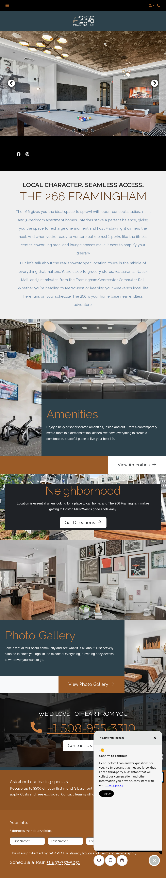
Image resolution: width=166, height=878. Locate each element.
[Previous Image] (11, 83)
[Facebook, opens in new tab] (18, 154)
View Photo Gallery (88, 684)
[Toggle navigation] (7, 5)
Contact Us (80, 745)
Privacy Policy (81, 853)
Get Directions (80, 522)
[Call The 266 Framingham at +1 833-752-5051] (158, 5)
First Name (21, 841)
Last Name (59, 841)
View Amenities (134, 465)
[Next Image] (154, 83)
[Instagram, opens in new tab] (27, 154)
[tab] (73, 130)
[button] (151, 5)
